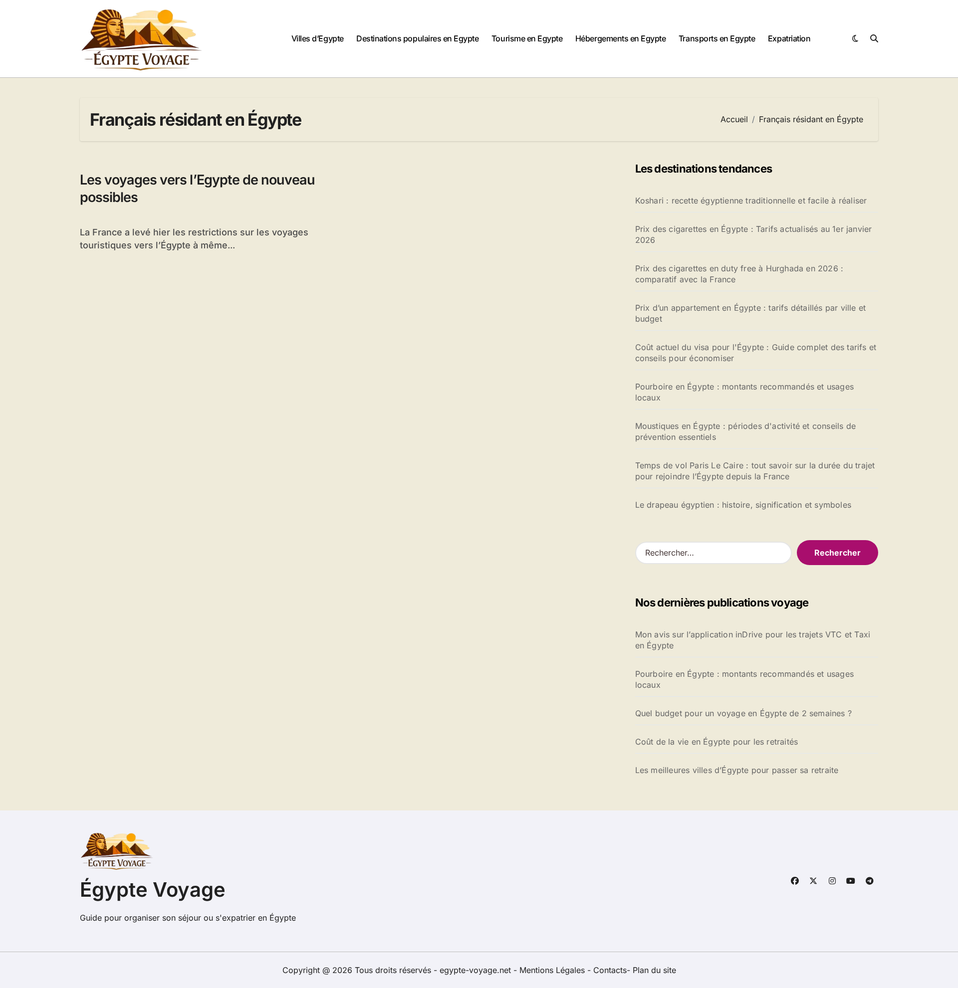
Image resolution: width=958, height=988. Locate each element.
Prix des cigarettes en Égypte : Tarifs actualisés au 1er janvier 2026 (753, 234)
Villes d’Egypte (317, 38)
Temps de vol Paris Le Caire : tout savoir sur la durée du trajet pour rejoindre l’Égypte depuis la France (755, 470)
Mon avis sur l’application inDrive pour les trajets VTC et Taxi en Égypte (753, 639)
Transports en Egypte (717, 38)
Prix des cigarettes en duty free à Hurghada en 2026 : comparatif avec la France (739, 273)
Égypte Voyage (153, 889)
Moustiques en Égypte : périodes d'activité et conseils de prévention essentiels (745, 431)
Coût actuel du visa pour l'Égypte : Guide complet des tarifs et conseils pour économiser (756, 352)
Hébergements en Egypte (620, 38)
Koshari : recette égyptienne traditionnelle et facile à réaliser (751, 200)
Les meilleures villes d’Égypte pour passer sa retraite (737, 770)
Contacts (610, 970)
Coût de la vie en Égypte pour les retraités (716, 742)
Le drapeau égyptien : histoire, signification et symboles (743, 505)
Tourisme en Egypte (526, 38)
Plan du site (654, 970)
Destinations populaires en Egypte (417, 38)
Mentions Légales (553, 970)
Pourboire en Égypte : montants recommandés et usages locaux (744, 392)
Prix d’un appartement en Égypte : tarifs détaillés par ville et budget (750, 313)
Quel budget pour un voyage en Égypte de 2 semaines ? (743, 713)
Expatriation (789, 38)
